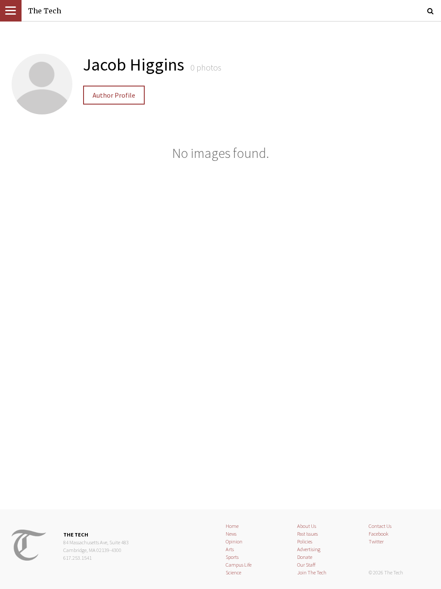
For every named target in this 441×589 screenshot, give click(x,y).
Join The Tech (311, 572)
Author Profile (114, 95)
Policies (304, 541)
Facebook (378, 533)
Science (233, 572)
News (231, 533)
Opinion (234, 541)
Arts (230, 549)
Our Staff (306, 564)
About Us (306, 526)
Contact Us (380, 526)
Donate (304, 557)
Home (232, 526)
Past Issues (307, 533)
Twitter (376, 541)
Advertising (308, 549)
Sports (232, 557)
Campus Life (239, 564)
